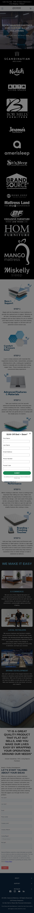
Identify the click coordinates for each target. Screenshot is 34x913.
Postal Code (7, 465)
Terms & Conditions (24, 476)
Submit (17, 473)
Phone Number (7, 458)
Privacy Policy (17, 478)
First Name (6, 438)
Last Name (6, 445)
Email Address (7, 452)
